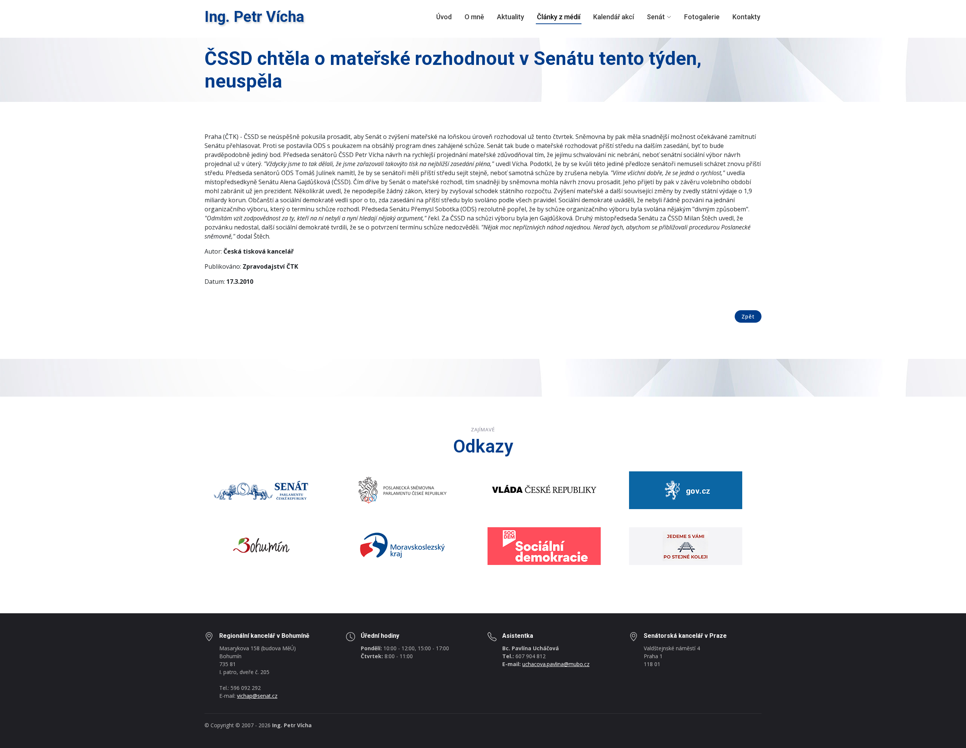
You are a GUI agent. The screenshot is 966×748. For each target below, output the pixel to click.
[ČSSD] (544, 545)
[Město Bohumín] (261, 545)
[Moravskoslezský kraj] (402, 545)
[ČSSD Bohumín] (685, 545)
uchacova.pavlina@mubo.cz (555, 664)
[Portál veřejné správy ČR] (685, 489)
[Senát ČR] (261, 489)
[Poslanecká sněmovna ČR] (402, 489)
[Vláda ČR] (544, 489)
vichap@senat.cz (257, 695)
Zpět (748, 316)
